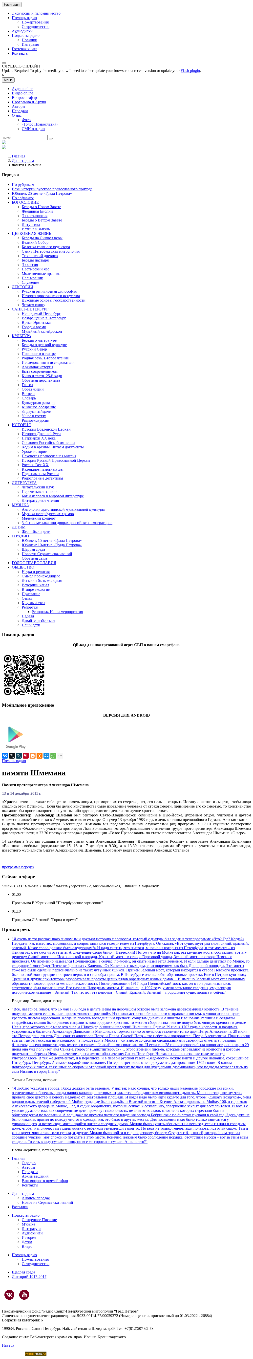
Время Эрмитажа (36, 322)
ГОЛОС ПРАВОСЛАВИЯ (34, 563)
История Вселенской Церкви (46, 429)
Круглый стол (33, 603)
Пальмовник (32, 278)
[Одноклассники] (39, 756)
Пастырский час (35, 269)
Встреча (28, 394)
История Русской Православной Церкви (56, 460)
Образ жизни (33, 389)
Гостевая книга (24, 49)
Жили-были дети (36, 531)
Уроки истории (34, 451)
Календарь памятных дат (43, 469)
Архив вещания (35, 1176)
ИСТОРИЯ (21, 425)
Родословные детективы (42, 478)
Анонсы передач (36, 1198)
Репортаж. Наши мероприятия (57, 612)
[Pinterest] (26, 756)
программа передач (18, 867)
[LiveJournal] (19, 756)
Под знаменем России (40, 474)
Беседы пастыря (35, 260)
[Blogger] (33, 756)
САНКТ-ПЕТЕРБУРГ (30, 309)
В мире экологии (36, 589)
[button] (4, 63)
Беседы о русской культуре (44, 345)
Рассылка (20, 1207)
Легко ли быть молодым (42, 580)
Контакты (20, 53)
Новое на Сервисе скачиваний (47, 1202)
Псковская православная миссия (49, 456)
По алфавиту (23, 198)
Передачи (20, 111)
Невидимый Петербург (41, 313)
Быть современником (40, 371)
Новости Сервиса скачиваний (47, 554)
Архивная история (37, 367)
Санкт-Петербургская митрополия (51, 251)
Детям (27, 1242)
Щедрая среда (33, 549)
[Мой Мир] (46, 756)
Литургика (31, 224)
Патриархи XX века (39, 438)
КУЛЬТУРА (21, 336)
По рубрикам (23, 184)
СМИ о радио (33, 129)
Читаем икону (33, 305)
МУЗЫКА (20, 505)
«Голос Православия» (40, 124)
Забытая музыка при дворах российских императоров (67, 523)
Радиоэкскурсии (35, 420)
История (29, 1237)
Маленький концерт (39, 518)
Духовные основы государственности (53, 300)
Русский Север (34, 349)
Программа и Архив (29, 102)
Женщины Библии (37, 211)
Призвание (31, 594)
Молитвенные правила (41, 273)
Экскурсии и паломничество (36, 13)
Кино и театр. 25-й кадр (42, 376)
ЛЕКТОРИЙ (22, 287)
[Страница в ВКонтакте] (9, 1295)
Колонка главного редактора (46, 247)
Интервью (30, 44)
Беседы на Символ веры (42, 238)
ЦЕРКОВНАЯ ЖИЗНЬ (31, 233)
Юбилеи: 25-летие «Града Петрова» (42, 193)
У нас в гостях (34, 416)
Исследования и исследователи (48, 362)
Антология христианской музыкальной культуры (63, 509)
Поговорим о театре (39, 353)
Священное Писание (39, 1220)
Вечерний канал (35, 585)
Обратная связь (34, 558)
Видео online (22, 93)
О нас (16, 115)
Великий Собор (35, 242)
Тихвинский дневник (40, 256)
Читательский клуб (38, 487)
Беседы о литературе (39, 340)
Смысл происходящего (41, 576)
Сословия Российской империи (48, 442)
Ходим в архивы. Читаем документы (53, 447)
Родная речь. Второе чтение (45, 358)
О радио (29, 1163)
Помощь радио (24, 18)
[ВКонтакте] (5, 756)
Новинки (29, 40)
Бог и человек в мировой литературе (53, 496)
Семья (27, 598)
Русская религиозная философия (49, 291)
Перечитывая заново (39, 491)
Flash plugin (190, 70)
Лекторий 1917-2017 (29, 1276)
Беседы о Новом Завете (41, 207)
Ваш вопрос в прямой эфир (45, 1181)
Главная (18, 156)
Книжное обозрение (39, 407)
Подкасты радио (26, 35)
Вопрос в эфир (24, 97)
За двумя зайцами (36, 411)
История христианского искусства (51, 296)
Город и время (34, 327)
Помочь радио (14, 761)
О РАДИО (20, 536)
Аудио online (22, 89)
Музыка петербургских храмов (48, 514)
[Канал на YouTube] (24, 1295)
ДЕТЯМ (18, 527)
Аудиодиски (22, 31)
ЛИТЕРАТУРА (24, 483)
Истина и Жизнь (36, 229)
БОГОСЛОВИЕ (25, 202)
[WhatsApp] (53, 756)
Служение (30, 282)
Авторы (18, 106)
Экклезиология (34, 216)
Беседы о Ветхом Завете (42, 220)
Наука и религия (36, 572)
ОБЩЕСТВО (23, 567)
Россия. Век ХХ (35, 465)
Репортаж (30, 607)
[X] (12, 756)
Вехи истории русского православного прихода (52, 189)
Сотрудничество (35, 26)
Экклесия (30, 265)
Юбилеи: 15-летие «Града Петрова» (52, 540)
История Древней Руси (41, 434)
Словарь (29, 398)
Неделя (28, 616)
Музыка (28, 1224)
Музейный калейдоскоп (42, 331)
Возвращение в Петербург (44, 318)
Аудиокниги (32, 1233)
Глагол (27, 385)
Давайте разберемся (38, 620)
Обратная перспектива (41, 380)
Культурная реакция (38, 402)
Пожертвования (35, 22)
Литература (31, 1229)
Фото (26, 120)
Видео (27, 1246)
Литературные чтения (40, 500)
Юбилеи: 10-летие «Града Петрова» (52, 545)
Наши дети (31, 625)
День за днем (23, 160)
